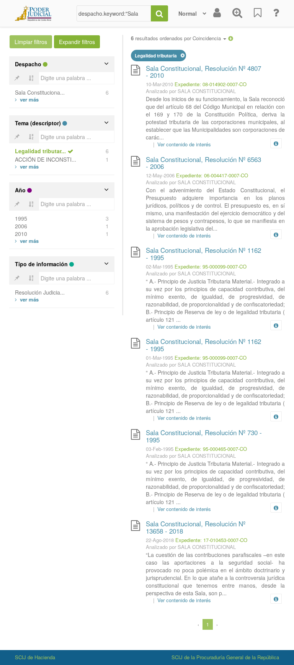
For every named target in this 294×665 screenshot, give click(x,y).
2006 (21, 226)
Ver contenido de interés (184, 144)
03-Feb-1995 (159, 448)
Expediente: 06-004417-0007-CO (212, 175)
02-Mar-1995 (159, 266)
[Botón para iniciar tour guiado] (276, 13)
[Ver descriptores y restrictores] (276, 143)
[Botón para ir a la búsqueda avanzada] (237, 13)
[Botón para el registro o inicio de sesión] (217, 13)
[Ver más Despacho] (27, 99)
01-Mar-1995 (159, 357)
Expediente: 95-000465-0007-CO (211, 448)
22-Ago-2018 (160, 540)
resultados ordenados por (176, 38)
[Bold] (16, 78)
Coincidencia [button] (207, 38)
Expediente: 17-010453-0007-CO (211, 540)
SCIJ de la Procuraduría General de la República (225, 657)
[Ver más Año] (27, 240)
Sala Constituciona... (40, 92)
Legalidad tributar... (40, 151)
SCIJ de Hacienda (35, 657)
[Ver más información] (277, 143)
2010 (21, 234)
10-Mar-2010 (159, 84)
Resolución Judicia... (40, 292)
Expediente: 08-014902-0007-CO (211, 84)
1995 (21, 218)
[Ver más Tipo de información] (27, 299)
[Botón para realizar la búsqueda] (159, 13)
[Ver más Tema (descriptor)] (27, 166)
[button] (230, 38)
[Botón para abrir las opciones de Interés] (257, 13)
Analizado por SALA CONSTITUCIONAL (191, 91)
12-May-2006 (160, 175)
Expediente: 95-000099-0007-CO (211, 266)
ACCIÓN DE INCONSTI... (45, 159)
